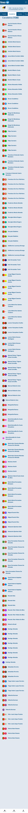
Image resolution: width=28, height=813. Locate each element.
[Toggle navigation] (26, 2)
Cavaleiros (12, 14)
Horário (4, 14)
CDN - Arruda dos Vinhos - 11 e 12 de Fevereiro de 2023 (17, 8)
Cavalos (20, 14)
